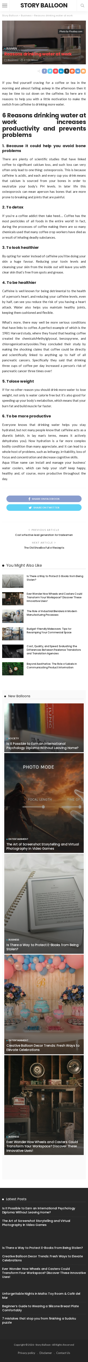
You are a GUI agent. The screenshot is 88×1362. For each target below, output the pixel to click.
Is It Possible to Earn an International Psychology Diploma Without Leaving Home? (42, 745)
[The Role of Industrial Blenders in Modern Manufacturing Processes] (12, 616)
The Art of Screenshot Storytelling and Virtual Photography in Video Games (42, 846)
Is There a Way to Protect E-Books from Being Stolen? (55, 578)
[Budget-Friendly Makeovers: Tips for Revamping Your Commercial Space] (12, 634)
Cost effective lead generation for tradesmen (44, 535)
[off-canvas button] (4, 5)
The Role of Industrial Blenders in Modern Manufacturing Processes (52, 613)
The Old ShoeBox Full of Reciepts (44, 547)
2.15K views (31, 60)
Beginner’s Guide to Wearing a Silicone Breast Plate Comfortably (40, 1308)
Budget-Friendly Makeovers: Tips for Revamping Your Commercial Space (49, 630)
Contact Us (63, 1353)
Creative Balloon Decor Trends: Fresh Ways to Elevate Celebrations (42, 1047)
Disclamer (46, 1353)
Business (11, 48)
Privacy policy (26, 1353)
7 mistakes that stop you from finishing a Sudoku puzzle (39, 1320)
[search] (82, 5)
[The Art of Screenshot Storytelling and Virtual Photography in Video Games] (44, 803)
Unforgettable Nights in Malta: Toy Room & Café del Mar (41, 1296)
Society (14, 738)
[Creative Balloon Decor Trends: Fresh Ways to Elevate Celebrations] (44, 1004)
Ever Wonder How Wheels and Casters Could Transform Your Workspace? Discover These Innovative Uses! (54, 597)
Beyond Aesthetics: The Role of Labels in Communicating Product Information (52, 665)
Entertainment (18, 839)
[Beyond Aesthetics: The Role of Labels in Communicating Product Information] (12, 669)
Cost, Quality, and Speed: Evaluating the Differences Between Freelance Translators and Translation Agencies (54, 649)
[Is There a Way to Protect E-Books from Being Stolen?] (12, 581)
